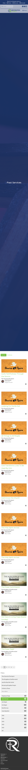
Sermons (3, 754)
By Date (4, 355)
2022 (14, 727)
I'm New (3, 759)
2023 (14, 724)
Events (2, 763)
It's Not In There (6, 688)
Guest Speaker (14, 711)
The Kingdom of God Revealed (9, 679)
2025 (14, 718)
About (2, 755)
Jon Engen (14, 702)
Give (2, 762)
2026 (14, 715)
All (2, 730)
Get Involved (4, 760)
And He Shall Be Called (8, 682)
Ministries (3, 757)
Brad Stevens (14, 708)
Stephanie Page (14, 696)
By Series (9, 355)
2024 (14, 721)
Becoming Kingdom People (9, 685)
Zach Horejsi (14, 699)
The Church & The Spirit (8, 676)
